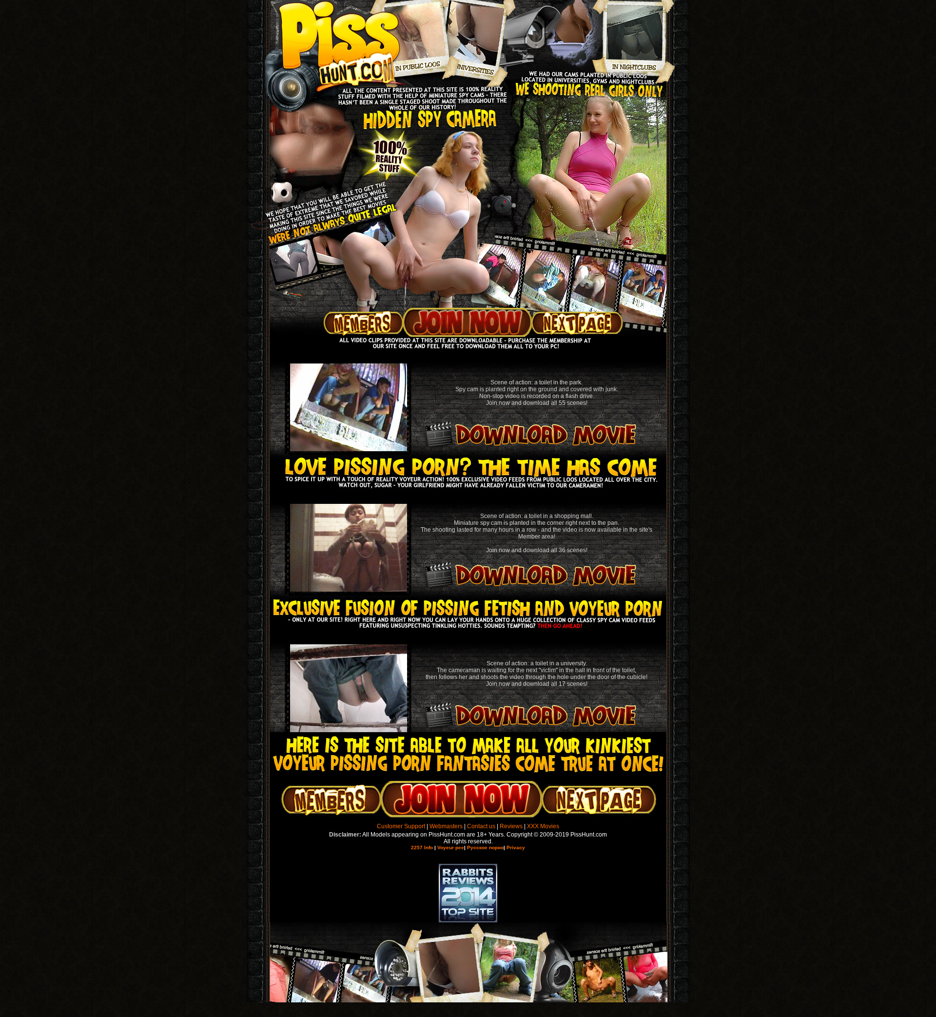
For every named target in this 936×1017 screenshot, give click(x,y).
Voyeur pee (450, 847)
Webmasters (446, 826)
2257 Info (422, 847)
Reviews (511, 826)
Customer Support (401, 826)
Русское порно (485, 847)
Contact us (481, 826)
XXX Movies (543, 826)
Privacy (516, 847)
